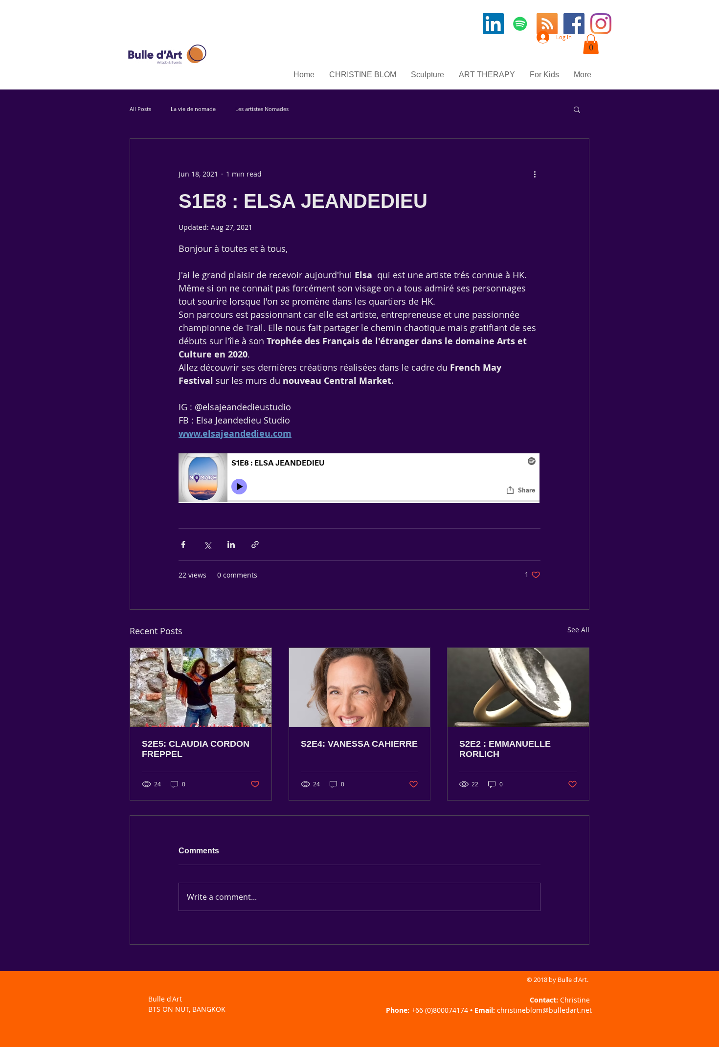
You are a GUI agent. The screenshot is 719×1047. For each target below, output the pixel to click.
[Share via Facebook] (183, 544)
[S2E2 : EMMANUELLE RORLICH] (518, 687)
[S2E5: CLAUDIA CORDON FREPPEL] (200, 687)
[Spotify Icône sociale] (520, 23)
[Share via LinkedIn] (231, 544)
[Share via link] (255, 544)
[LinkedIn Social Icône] (493, 23)
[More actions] (534, 174)
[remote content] (359, 479)
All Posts (140, 108)
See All (578, 629)
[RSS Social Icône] (547, 23)
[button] (591, 44)
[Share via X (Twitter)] (207, 544)
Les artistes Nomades (262, 108)
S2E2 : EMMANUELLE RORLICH (505, 749)
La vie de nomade (193, 108)
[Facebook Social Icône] (573, 23)
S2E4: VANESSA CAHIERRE (359, 744)
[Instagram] (600, 23)
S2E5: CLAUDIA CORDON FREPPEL (195, 749)
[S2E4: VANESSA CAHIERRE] (359, 687)
